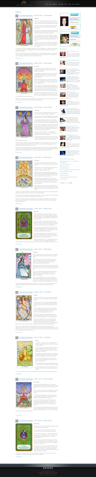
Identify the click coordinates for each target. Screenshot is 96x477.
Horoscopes (54, 4)
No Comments (31, 16)
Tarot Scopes (60, 4)
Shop (73, 4)
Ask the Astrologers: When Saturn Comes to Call (68, 126)
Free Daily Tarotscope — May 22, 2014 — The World (35, 292)
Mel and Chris (23, 16)
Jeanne (50, 470)
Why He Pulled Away (63, 178)
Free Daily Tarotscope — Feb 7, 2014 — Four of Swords (36, 379)
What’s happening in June (64, 167)
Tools (66, 4)
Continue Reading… (19, 58)
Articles (50, 472)
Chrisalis (53, 470)
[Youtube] (50, 468)
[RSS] (52, 468)
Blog (50, 4)
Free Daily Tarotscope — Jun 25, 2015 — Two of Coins (35, 107)
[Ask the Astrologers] (24, 3)
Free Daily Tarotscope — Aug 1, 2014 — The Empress (35, 249)
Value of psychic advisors (64, 175)
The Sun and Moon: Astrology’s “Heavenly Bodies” (69, 76)
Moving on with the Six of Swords (66, 171)
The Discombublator (63, 173)
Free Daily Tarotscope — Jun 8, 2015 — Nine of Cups (35, 157)
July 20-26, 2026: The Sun (64, 166)
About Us (77, 4)
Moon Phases (49, 473)
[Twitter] (44, 468)
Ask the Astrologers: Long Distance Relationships (69, 117)
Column (69, 4)
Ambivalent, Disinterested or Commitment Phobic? (69, 108)
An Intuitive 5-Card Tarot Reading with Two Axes (68, 135)
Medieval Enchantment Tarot (43, 133)
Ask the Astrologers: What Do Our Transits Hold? (69, 150)
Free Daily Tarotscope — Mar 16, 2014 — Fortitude (34, 337)
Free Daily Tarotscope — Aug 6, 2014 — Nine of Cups (35, 208)
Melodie (46, 470)
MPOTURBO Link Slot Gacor (65, 164)
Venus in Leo (68, 142)
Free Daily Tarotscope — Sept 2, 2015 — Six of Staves (35, 63)
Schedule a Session (43, 473)
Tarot (57, 472)
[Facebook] (45, 468)
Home (47, 4)
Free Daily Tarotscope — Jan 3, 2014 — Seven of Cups (35, 420)
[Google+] (47, 468)
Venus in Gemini (69, 100)
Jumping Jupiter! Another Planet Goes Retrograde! (69, 69)
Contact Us (55, 473)
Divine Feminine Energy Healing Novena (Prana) (68, 177)
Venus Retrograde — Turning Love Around (67, 91)
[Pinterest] (49, 468)
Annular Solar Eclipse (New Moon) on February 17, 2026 (70, 169)
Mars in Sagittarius (69, 84)
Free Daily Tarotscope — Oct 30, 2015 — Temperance (35, 15)
